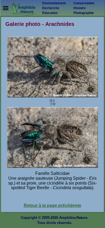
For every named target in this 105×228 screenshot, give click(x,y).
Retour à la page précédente (52, 205)
